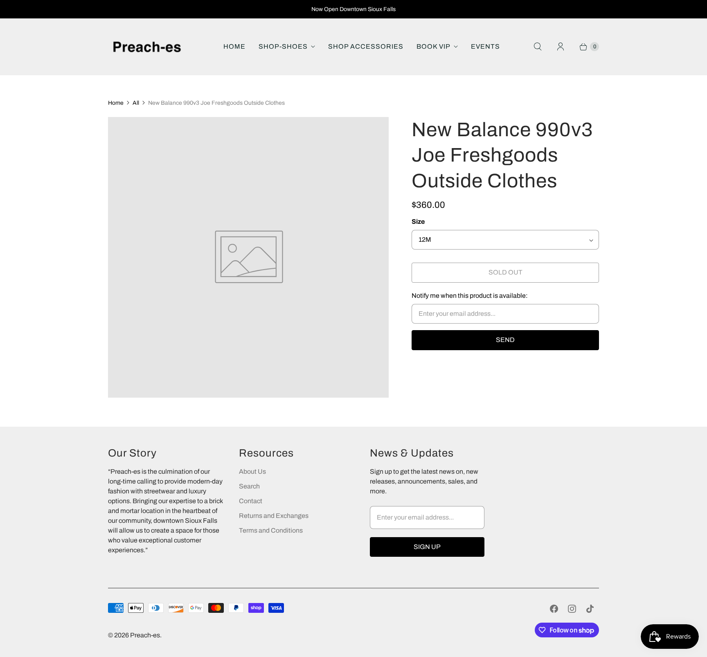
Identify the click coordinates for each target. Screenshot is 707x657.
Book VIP (433, 46)
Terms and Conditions (271, 530)
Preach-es (145, 635)
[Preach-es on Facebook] (554, 608)
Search (249, 486)
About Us (252, 471)
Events (485, 46)
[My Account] (560, 46)
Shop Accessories (365, 46)
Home (234, 46)
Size (418, 221)
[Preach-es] (147, 47)
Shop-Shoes (283, 46)
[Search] (537, 46)
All (136, 103)
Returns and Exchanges (273, 515)
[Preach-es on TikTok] (590, 608)
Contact (250, 500)
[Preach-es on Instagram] (572, 608)
